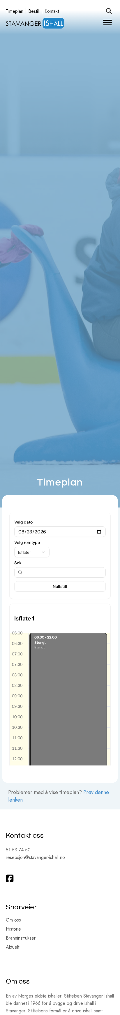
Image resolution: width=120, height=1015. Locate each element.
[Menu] (107, 23)
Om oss (13, 920)
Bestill (34, 11)
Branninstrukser (21, 938)
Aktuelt (12, 947)
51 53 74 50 (18, 849)
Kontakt (52, 11)
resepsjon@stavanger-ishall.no (35, 857)
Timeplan (14, 11)
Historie (13, 929)
